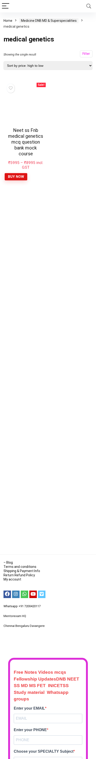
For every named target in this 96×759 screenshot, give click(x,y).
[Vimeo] (41, 594)
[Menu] (5, 6)
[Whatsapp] (24, 594)
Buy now (16, 177)
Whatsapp (10, 606)
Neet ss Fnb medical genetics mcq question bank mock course (25, 141)
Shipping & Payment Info (21, 571)
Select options (26, 181)
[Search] (88, 6)
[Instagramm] (16, 594)
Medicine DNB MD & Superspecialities (49, 20)
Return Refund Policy (19, 575)
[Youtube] (33, 594)
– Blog (8, 562)
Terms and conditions (19, 567)
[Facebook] (7, 594)
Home (7, 20)
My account (12, 579)
